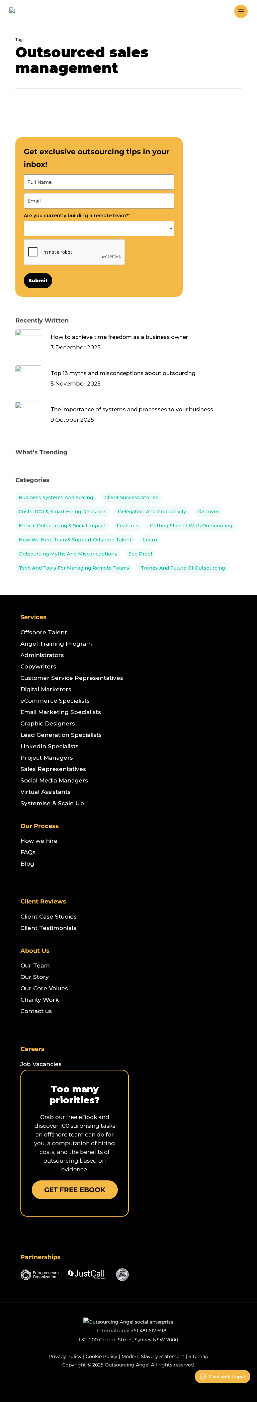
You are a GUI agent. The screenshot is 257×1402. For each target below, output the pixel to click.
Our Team (35, 965)
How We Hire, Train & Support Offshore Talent (75, 540)
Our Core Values (44, 988)
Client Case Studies (48, 916)
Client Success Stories (131, 497)
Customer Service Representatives (71, 678)
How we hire (39, 840)
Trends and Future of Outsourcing (183, 568)
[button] (241, 11)
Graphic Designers (47, 723)
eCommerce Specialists (55, 700)
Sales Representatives (53, 769)
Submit (38, 281)
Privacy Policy (65, 1356)
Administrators (42, 655)
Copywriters (38, 666)
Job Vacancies (41, 1064)
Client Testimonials (48, 928)
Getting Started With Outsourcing (191, 526)
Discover (208, 512)
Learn (150, 540)
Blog (27, 863)
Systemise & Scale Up (52, 803)
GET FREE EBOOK (74, 1190)
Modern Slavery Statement (152, 1356)
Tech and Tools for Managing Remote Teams (74, 568)
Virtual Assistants (45, 791)
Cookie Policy (101, 1356)
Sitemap (198, 1356)
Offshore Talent (43, 632)
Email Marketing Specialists (60, 712)
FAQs (27, 852)
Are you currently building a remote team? (77, 216)
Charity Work (39, 999)
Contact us (36, 1011)
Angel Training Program (56, 643)
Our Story (34, 977)
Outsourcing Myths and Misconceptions (68, 554)
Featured (128, 526)
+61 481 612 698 (148, 1331)
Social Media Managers (54, 780)
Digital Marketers (45, 689)
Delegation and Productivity (152, 512)
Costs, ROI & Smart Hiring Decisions (62, 512)
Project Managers (46, 757)
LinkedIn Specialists (49, 746)
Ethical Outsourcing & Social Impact (62, 526)
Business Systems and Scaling (56, 497)
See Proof (140, 554)
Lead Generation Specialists (61, 735)
